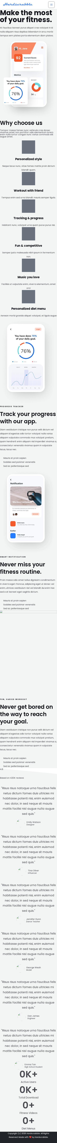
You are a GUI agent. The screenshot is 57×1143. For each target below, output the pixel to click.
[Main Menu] (51, 5)
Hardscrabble (41, 1137)
